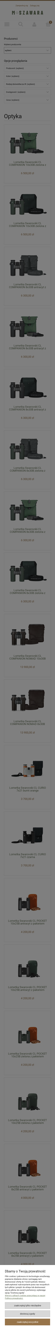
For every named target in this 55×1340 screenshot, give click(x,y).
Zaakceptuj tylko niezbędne (27, 1305)
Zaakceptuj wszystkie (27, 1322)
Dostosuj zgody (27, 1313)
